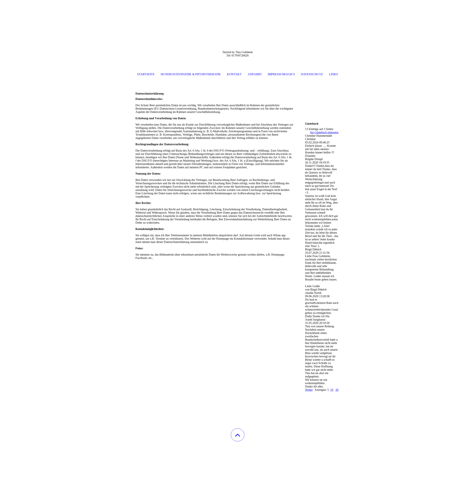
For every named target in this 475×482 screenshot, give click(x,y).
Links (333, 74)
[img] (237, 18)
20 (336, 389)
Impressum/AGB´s (281, 74)
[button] (237, 435)
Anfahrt (255, 74)
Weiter (309, 389)
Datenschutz (312, 74)
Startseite (146, 74)
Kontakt (234, 74)
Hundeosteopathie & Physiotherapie (191, 74)
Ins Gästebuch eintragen (324, 132)
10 (331, 389)
